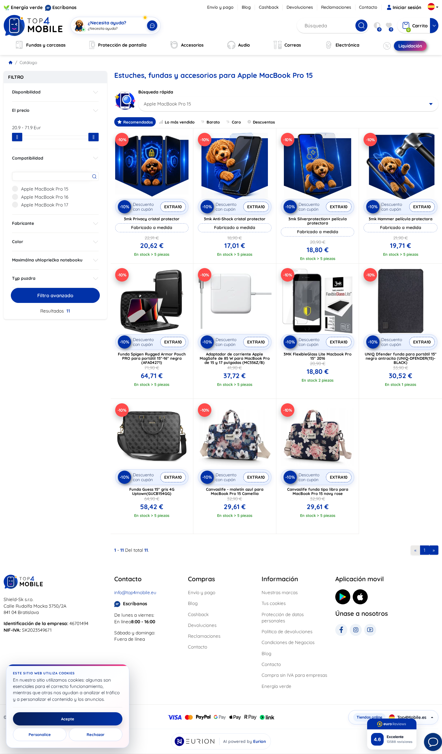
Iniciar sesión (407, 7)
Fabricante (23, 223)
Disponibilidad (26, 92)
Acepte (67, 718)
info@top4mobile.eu (135, 592)
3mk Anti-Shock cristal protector (235, 218)
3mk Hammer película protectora (400, 218)
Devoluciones (300, 7)
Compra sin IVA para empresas (294, 675)
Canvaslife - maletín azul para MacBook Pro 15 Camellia (234, 491)
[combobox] (288, 104)
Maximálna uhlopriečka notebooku (47, 260)
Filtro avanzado (55, 295)
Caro (236, 122)
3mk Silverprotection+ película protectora (317, 220)
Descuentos (264, 122)
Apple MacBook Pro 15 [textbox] (167, 104)
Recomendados (138, 122)
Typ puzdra (23, 278)
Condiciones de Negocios (288, 642)
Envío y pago (220, 7)
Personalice (40, 734)
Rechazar (96, 734)
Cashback (269, 7)
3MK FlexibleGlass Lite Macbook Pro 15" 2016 (317, 356)
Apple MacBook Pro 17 (44, 205)
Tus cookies (274, 603)
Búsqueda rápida (155, 92)
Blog (246, 7)
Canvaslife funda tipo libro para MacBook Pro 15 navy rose (317, 491)
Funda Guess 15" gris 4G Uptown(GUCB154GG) (151, 491)
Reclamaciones (336, 7)
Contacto (368, 7)
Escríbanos (64, 7)
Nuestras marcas (280, 592)
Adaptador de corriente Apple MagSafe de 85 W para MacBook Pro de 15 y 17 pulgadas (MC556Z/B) (235, 358)
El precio (20, 110)
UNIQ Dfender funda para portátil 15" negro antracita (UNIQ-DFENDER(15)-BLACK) (401, 358)
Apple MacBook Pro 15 (44, 189)
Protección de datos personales (283, 618)
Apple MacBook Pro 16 (44, 197)
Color (17, 241)
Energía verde (27, 7)
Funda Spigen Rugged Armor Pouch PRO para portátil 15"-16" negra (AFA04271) (152, 358)
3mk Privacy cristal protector (152, 218)
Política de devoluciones (287, 631)
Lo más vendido (180, 122)
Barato (213, 122)
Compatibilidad (27, 158)
